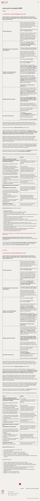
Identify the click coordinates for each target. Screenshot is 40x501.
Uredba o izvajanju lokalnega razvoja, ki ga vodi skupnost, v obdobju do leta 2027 (18, 463)
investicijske (14, 216)
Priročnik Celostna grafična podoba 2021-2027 (12, 230)
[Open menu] (38, 2)
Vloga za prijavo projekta (8, 450)
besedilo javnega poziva (8, 210)
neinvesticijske (20, 216)
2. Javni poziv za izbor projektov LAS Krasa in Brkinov (13, 449)
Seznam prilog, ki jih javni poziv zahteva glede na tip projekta (14, 452)
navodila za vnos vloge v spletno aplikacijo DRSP (12, 213)
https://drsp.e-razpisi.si (27, 77)
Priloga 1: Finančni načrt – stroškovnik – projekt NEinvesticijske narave (16, 454)
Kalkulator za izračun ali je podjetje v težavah (12, 472)
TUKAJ (7, 239)
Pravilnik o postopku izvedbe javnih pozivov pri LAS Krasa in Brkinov (15, 222)
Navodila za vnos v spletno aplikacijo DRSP (11, 471)
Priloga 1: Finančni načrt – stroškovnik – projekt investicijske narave (16, 453)
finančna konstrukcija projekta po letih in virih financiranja (14, 219)
